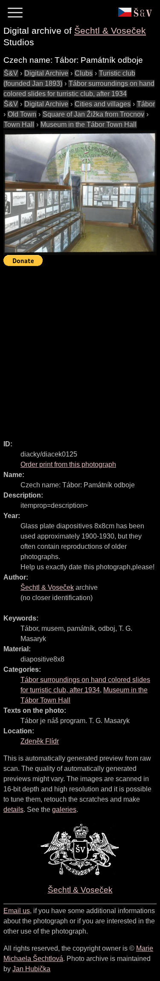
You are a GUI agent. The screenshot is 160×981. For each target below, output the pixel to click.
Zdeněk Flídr (39, 741)
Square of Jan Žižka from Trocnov (93, 114)
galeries (64, 809)
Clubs (84, 73)
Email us (16, 910)
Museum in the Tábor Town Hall (89, 124)
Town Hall (19, 124)
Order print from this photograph (68, 464)
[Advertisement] (80, 349)
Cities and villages (103, 104)
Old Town (22, 114)
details (13, 809)
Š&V (11, 73)
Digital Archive (46, 73)
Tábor (146, 104)
